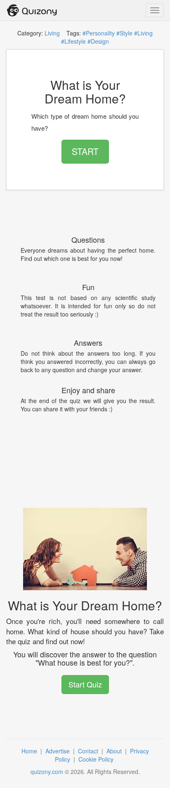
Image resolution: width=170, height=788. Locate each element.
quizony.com (47, 771)
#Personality (99, 33)
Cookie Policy (96, 759)
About (114, 751)
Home (30, 751)
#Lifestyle (73, 41)
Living (52, 33)
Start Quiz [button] (85, 684)
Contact (89, 751)
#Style (124, 33)
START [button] (85, 151)
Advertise (58, 751)
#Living (143, 33)
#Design (98, 41)
